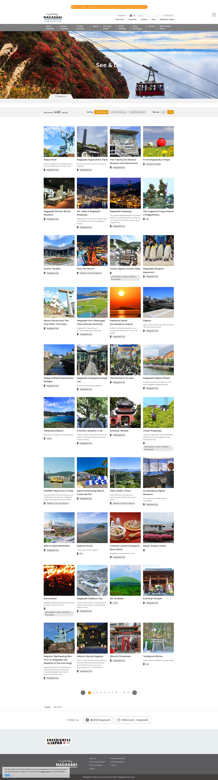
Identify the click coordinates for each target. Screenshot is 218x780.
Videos (92, 768)
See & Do (58, 707)
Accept (7, 775)
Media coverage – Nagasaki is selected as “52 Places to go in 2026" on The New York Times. (109, 7)
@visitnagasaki (100, 720)
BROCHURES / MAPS (165, 27)
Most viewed (101, 112)
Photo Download (95, 765)
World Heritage (122, 27)
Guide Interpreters (117, 762)
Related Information (117, 758)
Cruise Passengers (137, 27)
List (163, 112)
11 (124, 692)
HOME (48, 707)
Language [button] (121, 15)
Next (214, 65)
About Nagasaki (50, 27)
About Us (92, 758)
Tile (170, 112)
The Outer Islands (107, 27)
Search (61, 96)
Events (95, 26)
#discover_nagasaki (134, 720)
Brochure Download (97, 762)
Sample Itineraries (64, 27)
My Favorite (169, 15)
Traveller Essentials (80, 27)
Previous (4, 65)
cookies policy (45, 772)
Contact (151, 26)
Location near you (118, 112)
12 (128, 692)
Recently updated (137, 112)
